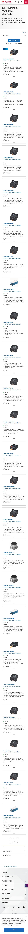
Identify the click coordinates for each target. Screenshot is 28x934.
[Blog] (23, 907)
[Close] (26, 916)
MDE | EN (14, 910)
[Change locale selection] (18, 2)
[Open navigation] (26, 2)
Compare (7, 74)
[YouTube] (18, 907)
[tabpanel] (14, 442)
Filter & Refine (14, 40)
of (14, 841)
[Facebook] (8, 907)
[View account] (21, 2)
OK (14, 929)
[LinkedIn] (4, 907)
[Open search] (15, 2)
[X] (13, 907)
